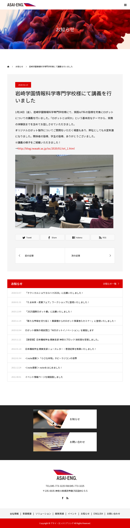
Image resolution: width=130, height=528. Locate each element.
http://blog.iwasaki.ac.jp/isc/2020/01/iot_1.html (46, 148)
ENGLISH (98, 513)
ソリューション (43, 513)
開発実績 (59, 513)
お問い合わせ (113, 513)
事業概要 (27, 513)
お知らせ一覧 (109, 283)
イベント (72, 513)
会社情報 (14, 513)
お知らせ (85, 513)
